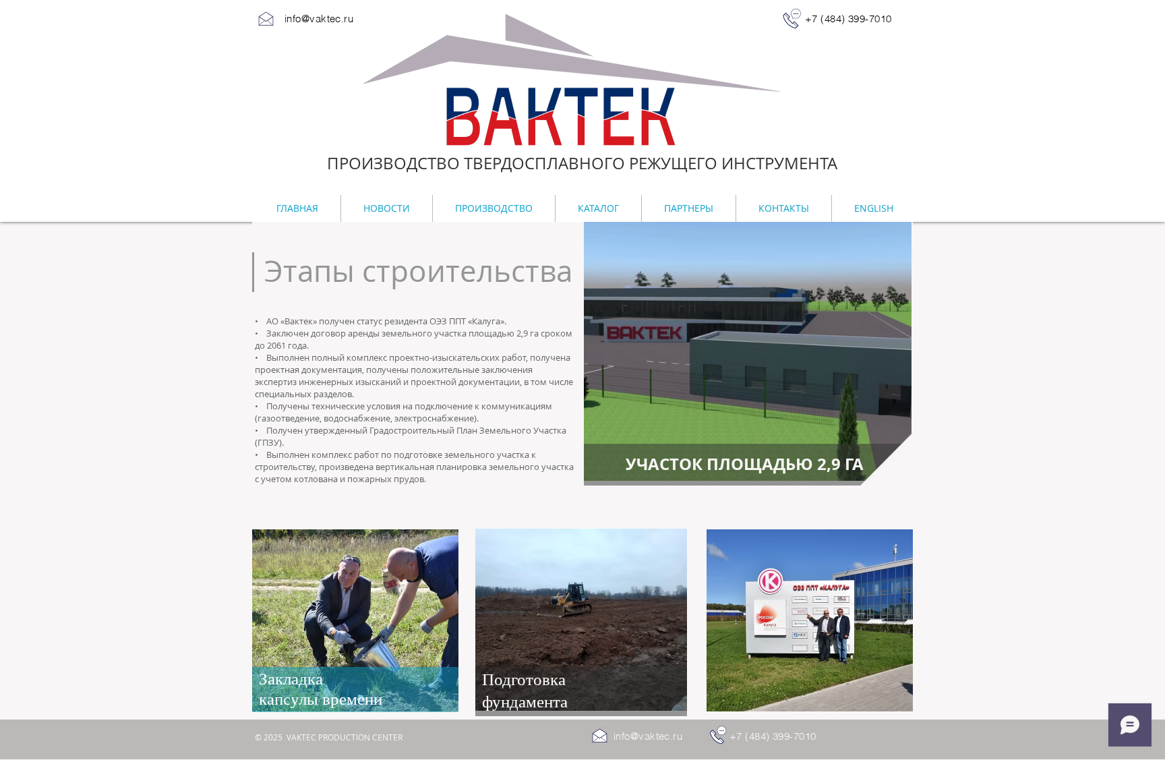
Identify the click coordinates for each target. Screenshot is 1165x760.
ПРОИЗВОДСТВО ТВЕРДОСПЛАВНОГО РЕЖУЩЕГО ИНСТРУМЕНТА (582, 163)
